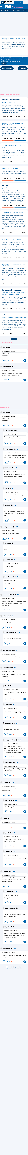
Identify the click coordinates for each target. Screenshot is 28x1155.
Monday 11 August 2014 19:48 (11, 836)
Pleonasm (6, 871)
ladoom (5, 616)
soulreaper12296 (8, 595)
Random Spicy (21, 10)
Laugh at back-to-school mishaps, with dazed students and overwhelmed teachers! (13, 61)
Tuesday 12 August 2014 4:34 (11, 804)
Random (7, 10)
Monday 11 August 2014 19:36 (11, 492)
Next (14, 339)
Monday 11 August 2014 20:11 (10, 509)
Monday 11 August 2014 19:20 (11, 453)
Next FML (23, 68)
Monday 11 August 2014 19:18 (8, 370)
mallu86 (7, 560)
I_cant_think (9, 577)
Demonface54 (7, 650)
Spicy (13, 10)
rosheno (7, 851)
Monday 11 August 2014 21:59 (11, 689)
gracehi (7, 833)
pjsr (6, 488)
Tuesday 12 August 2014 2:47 (11, 708)
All (2, 10)
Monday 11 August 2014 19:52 (11, 563)
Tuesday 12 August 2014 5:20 (11, 766)
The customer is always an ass (12, 290)
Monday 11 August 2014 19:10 (8, 786)
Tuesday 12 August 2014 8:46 (11, 636)
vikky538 (5, 782)
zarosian (7, 505)
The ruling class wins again (11, 99)
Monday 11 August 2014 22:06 (11, 912)
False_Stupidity (9, 632)
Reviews (5, 315)
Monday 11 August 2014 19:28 (11, 547)
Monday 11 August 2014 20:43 (11, 855)
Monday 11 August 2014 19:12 (8, 952)
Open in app (18, 2)
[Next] (21, 967)
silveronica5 (6, 948)
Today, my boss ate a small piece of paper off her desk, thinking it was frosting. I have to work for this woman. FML (14, 173)
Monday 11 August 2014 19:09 (8, 598)
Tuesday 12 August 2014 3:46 (11, 727)
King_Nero (8, 468)
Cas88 (7, 704)
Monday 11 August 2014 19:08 (8, 351)
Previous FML (7, 68)
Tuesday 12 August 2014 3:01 (10, 930)
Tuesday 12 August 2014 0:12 (10, 580)
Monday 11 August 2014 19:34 (11, 895)
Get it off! (5, 185)
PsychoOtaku (9, 449)
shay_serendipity (10, 740)
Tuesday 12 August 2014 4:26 (11, 744)
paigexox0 (8, 723)
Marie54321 (6, 667)
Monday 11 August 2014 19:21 (10, 471)
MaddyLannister (7, 527)
